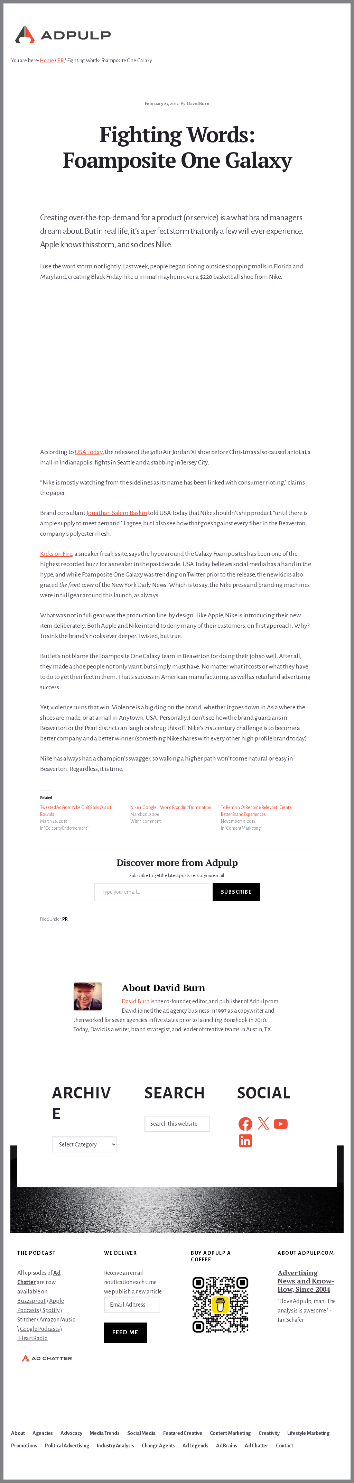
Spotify (51, 1310)
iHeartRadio (32, 1338)
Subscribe (236, 892)
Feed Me (125, 1332)
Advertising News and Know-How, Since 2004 (306, 1281)
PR (65, 919)
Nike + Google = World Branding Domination (170, 807)
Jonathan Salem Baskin (116, 512)
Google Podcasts (40, 1329)
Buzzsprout (31, 1301)
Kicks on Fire (56, 553)
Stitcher (26, 1320)
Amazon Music (57, 1320)
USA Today (88, 452)
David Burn (135, 1001)
